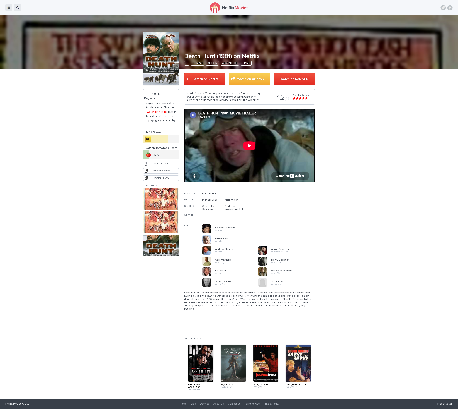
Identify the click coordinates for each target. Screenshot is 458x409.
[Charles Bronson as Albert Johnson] (231, 232)
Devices (204, 404)
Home (183, 404)
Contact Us (234, 404)
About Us (218, 404)
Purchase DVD (161, 178)
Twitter (443, 7)
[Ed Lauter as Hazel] (231, 275)
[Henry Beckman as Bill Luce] (287, 265)
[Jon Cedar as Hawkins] (287, 286)
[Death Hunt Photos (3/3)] (161, 245)
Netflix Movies (13, 404)
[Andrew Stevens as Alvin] (231, 254)
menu (8, 7)
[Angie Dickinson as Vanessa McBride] (287, 254)
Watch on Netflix (206, 79)
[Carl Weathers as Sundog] (231, 265)
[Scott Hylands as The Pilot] (231, 286)
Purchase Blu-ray (161, 171)
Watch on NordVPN (294, 79)
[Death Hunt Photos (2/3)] (161, 222)
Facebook (450, 7)
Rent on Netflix (161, 163)
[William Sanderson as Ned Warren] (287, 275)
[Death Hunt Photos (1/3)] (161, 199)
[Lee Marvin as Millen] (231, 243)
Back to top (446, 404)
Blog (193, 404)
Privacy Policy (271, 404)
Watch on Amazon (250, 79)
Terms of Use (252, 404)
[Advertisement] (288, 215)
